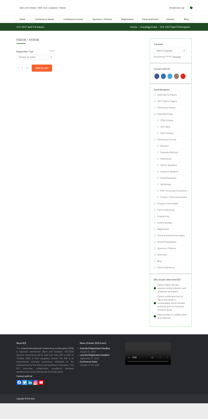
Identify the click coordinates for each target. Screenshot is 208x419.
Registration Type (24, 51)
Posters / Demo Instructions (173, 197)
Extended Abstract (169, 152)
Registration (163, 229)
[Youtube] (41, 382)
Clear (52, 51)
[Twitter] (24, 382)
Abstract (164, 146)
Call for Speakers (168, 165)
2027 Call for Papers (167, 101)
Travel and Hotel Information (171, 235)
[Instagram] (35, 382)
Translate (176, 57)
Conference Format (166, 139)
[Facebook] (19, 382)
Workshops (165, 184)
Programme (163, 216)
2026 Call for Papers (167, 95)
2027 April (165, 127)
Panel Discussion (168, 178)
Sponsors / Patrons (166, 248)
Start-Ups (162, 255)
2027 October (166, 133)
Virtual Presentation (166, 242)
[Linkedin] (30, 382)
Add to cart (41, 68)
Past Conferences (166, 210)
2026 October (166, 120)
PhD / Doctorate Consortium (173, 191)
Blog (159, 261)
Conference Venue (166, 107)
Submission (166, 159)
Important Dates (165, 114)
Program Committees (167, 203)
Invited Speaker (164, 223)
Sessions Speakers (169, 171)
